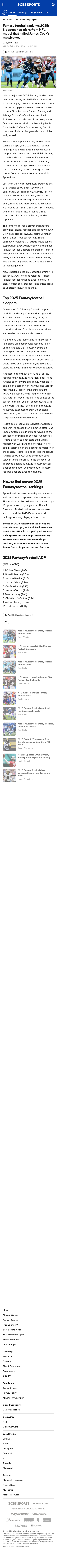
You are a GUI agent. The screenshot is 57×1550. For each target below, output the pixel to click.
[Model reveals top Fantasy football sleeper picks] (9, 667)
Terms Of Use (10, 1388)
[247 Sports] (19, 1513)
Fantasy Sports (10, 1320)
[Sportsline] (39, 1513)
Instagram (8, 1448)
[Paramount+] (13, 1519)
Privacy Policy (9, 1393)
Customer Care (10, 1426)
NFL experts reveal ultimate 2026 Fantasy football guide (35, 678)
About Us (7, 1356)
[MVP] (47, 1519)
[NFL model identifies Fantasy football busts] (9, 698)
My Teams (8, 1490)
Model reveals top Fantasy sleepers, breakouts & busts (36, 725)
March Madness (11, 1339)
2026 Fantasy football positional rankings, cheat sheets (34, 709)
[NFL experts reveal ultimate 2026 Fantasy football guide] (9, 682)
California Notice (11, 1409)
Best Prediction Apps (13, 1334)
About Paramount (11, 1366)
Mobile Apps (9, 1344)
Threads (7, 1463)
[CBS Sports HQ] (41, 1503)
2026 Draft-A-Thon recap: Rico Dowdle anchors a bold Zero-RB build (34, 742)
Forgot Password (11, 1494)
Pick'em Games (10, 1315)
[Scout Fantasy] (21, 1525)
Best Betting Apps (12, 1329)
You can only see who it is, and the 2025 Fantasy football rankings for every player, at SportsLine (26, 513)
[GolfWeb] (36, 1525)
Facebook (7, 1453)
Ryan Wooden (12, 43)
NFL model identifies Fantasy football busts (32, 694)
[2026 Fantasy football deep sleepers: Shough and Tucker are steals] (9, 775)
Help (5, 1421)
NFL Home (7, 20)
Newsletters (9, 1485)
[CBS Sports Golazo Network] (28, 1508)
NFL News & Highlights (26, 20)
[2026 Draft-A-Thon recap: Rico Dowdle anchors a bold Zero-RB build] (9, 744)
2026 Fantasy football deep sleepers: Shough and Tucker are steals (34, 773)
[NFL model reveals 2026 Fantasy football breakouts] (9, 651)
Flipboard (8, 1468)
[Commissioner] (31, 1519)
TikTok (6, 1443)
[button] (4, 4)
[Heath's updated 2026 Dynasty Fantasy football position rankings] (9, 760)
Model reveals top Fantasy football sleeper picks (35, 663)
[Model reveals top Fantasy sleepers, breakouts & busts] (9, 729)
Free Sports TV (10, 1325)
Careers (7, 1361)
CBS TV (7, 1376)
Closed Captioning (12, 1405)
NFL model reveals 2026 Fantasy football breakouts (34, 647)
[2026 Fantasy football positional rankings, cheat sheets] (9, 713)
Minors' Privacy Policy (13, 1397)
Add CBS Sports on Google (19, 52)
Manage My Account (13, 1480)
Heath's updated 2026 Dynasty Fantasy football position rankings (34, 756)
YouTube (7, 1438)
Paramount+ (9, 1371)
